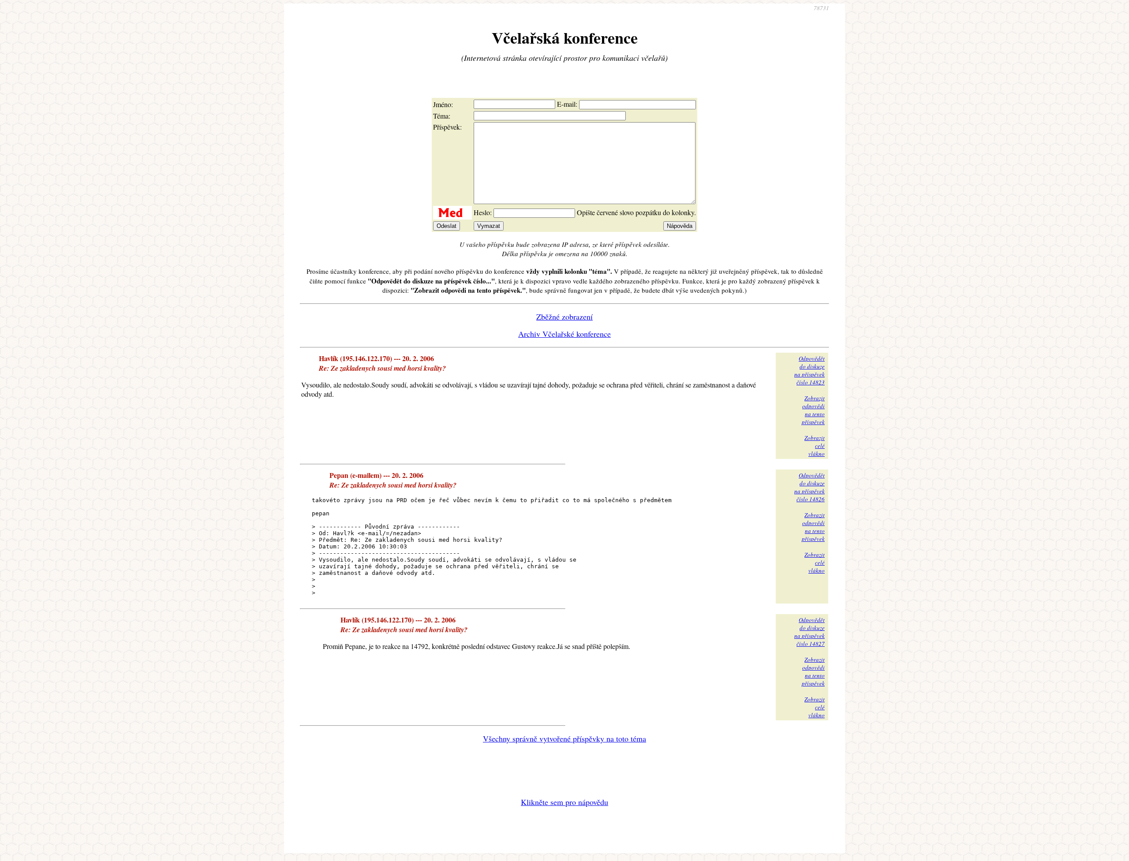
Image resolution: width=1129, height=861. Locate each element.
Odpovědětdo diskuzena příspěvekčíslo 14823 (809, 370)
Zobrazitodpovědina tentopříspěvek (813, 410)
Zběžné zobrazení (564, 316)
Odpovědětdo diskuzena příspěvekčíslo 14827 (809, 632)
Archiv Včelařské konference (564, 333)
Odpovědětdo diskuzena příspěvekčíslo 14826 (809, 487)
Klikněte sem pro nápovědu (564, 802)
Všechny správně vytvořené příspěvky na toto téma (564, 738)
